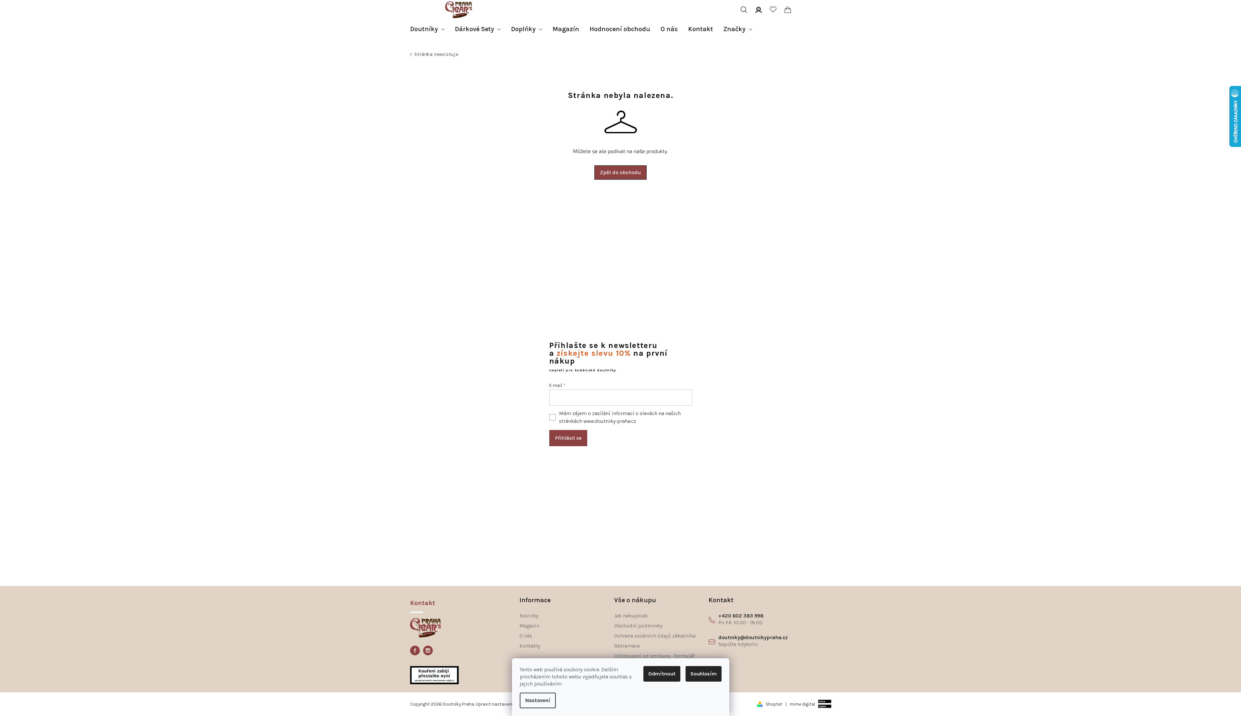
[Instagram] (428, 650)
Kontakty (529, 646)
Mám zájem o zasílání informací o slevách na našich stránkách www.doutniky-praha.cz (620, 417)
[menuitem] (427, 29)
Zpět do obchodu (620, 172)
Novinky (528, 616)
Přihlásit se (568, 438)
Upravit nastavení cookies (503, 704)
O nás (525, 636)
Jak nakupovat (631, 616)
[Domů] (411, 55)
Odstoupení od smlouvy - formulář (654, 656)
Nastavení (537, 700)
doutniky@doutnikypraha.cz (753, 637)
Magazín (529, 626)
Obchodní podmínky (638, 626)
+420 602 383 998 (740, 616)
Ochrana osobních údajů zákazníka (655, 636)
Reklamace (627, 646)
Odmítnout (661, 674)
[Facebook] (415, 650)
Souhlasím (703, 674)
